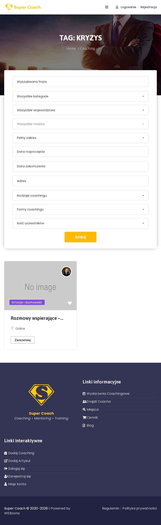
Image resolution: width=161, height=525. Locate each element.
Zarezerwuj (23, 340)
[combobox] (80, 96)
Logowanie (128, 7)
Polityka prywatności (139, 508)
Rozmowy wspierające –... (37, 318)
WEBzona (11, 513)
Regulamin (110, 508)
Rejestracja (149, 7)
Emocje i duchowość (27, 302)
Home (71, 48)
